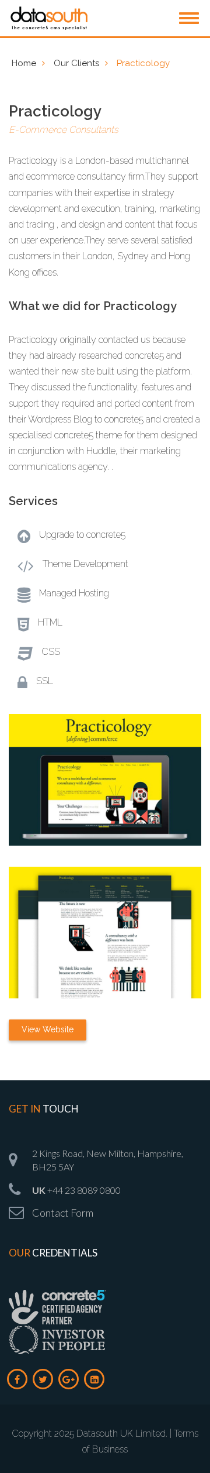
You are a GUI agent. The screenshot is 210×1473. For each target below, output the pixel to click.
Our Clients (76, 63)
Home (24, 63)
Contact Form (62, 1212)
